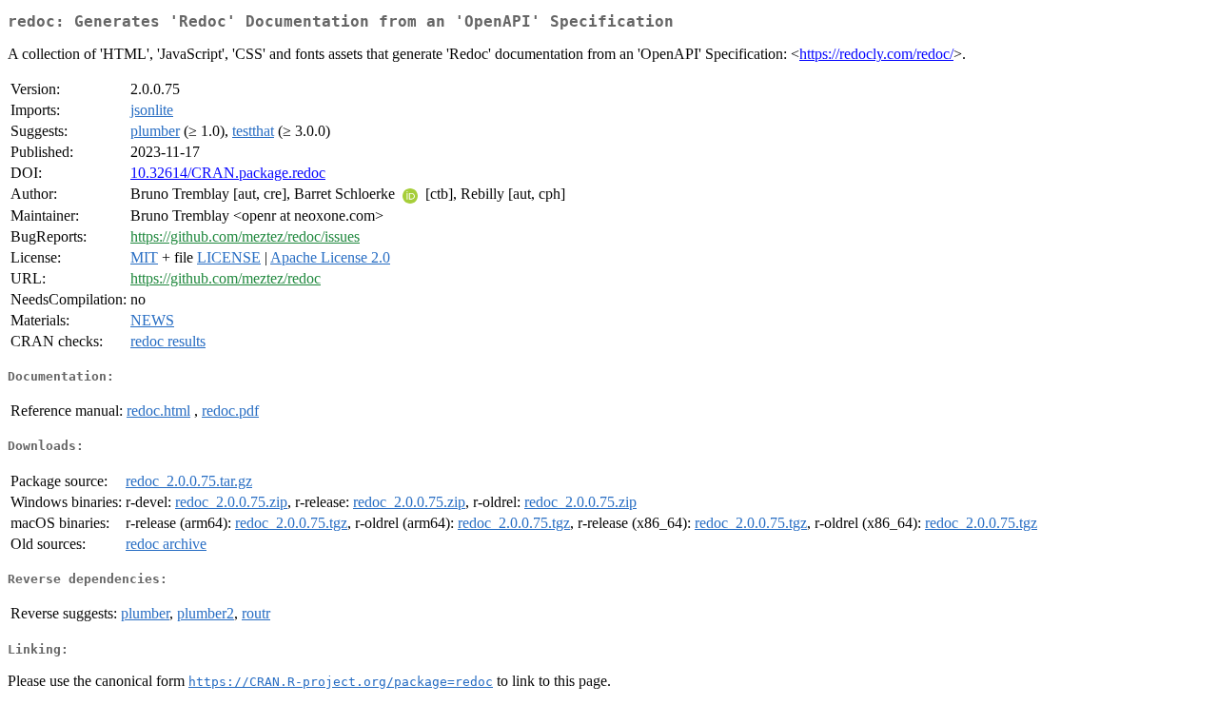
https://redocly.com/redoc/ (876, 54)
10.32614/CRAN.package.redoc (227, 173)
